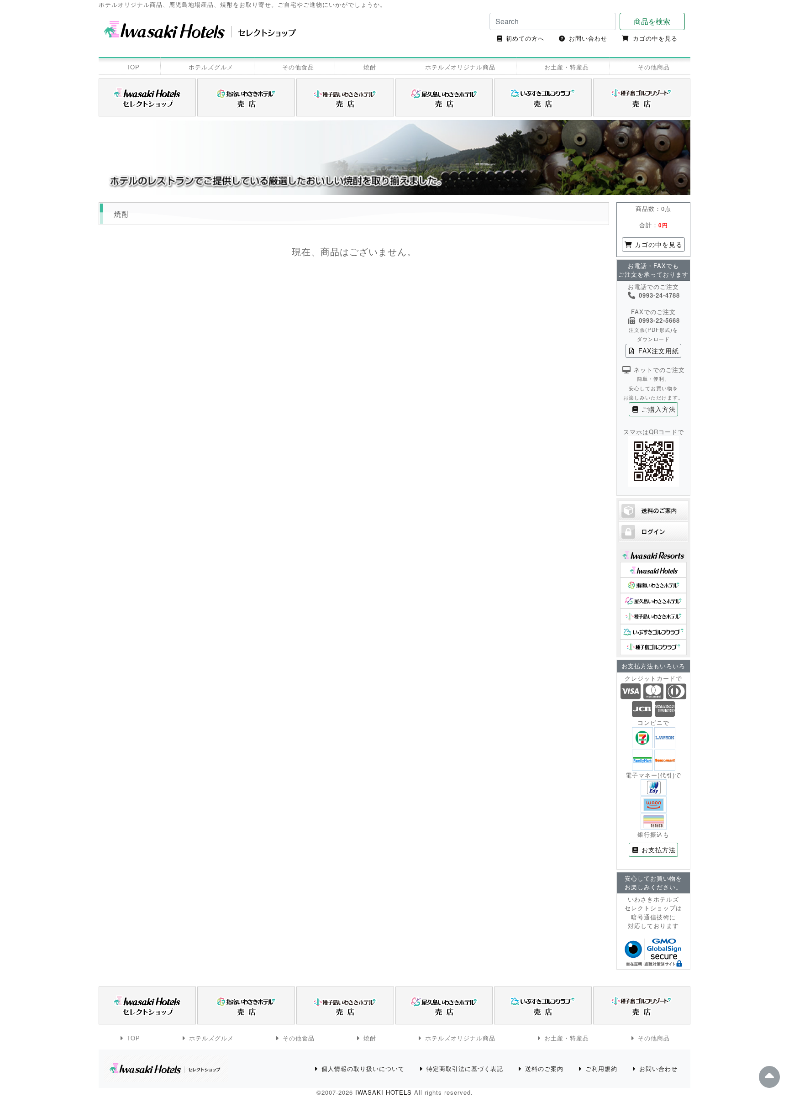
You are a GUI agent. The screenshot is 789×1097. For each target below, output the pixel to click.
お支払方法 (657, 849)
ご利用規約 (601, 1068)
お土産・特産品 (566, 67)
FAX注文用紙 (657, 350)
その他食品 (298, 67)
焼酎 (369, 67)
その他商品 (654, 67)
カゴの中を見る (655, 38)
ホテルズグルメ (211, 67)
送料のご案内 (544, 1068)
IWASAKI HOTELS (383, 1092)
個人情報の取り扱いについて (363, 1068)
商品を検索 (652, 21)
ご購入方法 (657, 409)
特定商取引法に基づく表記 (464, 1068)
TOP (133, 67)
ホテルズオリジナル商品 (460, 67)
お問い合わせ (588, 38)
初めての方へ (525, 38)
